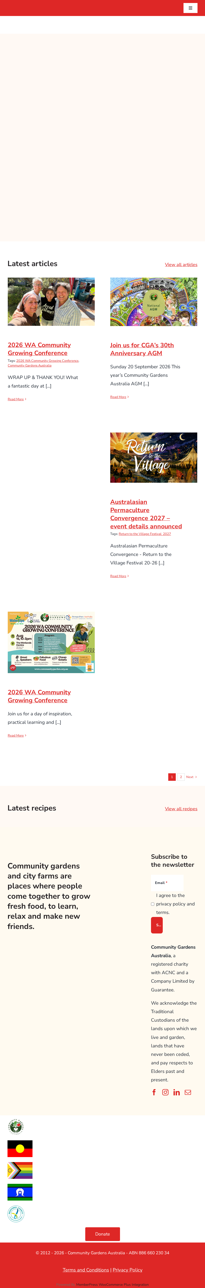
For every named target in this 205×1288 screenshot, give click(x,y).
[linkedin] (177, 1092)
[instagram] (165, 1092)
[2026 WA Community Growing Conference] (51, 302)
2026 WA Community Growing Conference (51, 293)
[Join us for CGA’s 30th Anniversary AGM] (153, 302)
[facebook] (154, 1092)
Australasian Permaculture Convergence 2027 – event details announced (154, 445)
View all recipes (181, 809)
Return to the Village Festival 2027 (145, 534)
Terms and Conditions (86, 1270)
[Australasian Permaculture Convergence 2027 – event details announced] (153, 457)
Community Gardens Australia (30, 365)
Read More (16, 399)
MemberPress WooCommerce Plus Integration (112, 1284)
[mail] (188, 1092)
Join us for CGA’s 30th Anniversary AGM (154, 293)
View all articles (181, 265)
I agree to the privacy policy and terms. (175, 904)
